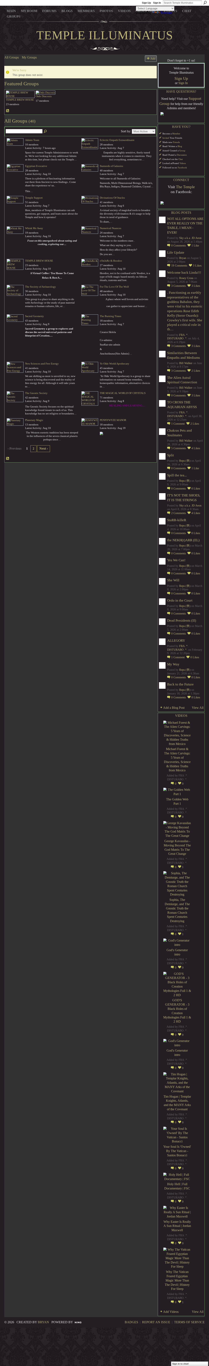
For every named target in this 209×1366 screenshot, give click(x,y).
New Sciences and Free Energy (42, 363)
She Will (173, 580)
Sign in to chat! (180, 1364)
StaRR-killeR (176, 520)
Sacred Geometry (34, 316)
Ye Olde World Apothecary (114, 363)
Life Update (175, 252)
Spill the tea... (177, 475)
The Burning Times (110, 316)
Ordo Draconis (44, 96)
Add (152, 58)
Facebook (182, 168)
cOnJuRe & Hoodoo (111, 260)
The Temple (185, 187)
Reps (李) (184, 460)
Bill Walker (185, 363)
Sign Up (146, 2)
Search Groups (45, 131)
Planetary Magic (34, 420)
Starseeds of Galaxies (111, 166)
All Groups (11, 57)
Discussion (182, 155)
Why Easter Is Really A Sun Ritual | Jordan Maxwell (177, 1226)
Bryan (182, 258)
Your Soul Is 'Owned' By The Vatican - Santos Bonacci (177, 1151)
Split (170, 455)
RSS (8, 111)
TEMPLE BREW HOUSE (20, 99)
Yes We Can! (176, 560)
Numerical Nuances (110, 228)
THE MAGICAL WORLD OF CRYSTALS (123, 393)
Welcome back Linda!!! (184, 273)
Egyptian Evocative (36, 166)
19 (179, 265)
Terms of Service (189, 1322)
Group (182, 151)
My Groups (29, 57)
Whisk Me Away (34, 228)
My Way (173, 664)
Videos (182, 163)
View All (197, 707)
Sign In (157, 2)
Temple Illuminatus (104, 35)
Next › (43, 448)
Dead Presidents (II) (181, 620)
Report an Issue (156, 1322)
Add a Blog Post (174, 707)
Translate (166, 13)
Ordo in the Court (179, 600)
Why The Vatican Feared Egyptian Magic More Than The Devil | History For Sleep (177, 1280)
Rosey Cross (186, 278)
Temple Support (34, 197)
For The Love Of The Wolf (114, 286)
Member (176, 134)
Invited (165, 138)
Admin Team (32, 140)
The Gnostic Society (36, 393)
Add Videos (171, 1311)
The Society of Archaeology (40, 286)
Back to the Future (180, 684)
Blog (180, 146)
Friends (176, 142)
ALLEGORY (176, 640)
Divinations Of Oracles (112, 197)
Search (205, 3)
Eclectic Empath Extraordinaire (117, 140)
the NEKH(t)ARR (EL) (183, 540)
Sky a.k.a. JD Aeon (190, 238)
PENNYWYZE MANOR (113, 420)
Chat (180, 159)
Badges (131, 1322)
